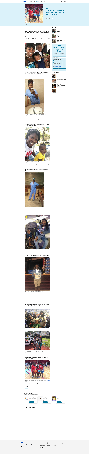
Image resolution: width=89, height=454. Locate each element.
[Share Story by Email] (51, 18)
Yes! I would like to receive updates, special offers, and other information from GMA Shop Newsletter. (59, 61)
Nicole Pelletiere (48, 16)
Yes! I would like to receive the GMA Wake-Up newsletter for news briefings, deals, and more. (59, 63)
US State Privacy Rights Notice (57, 66)
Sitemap (62, 441)
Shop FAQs (55, 441)
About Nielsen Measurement (48, 445)
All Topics (55, 446)
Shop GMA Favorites (28, 393)
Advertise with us (42, 448)
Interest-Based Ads (49, 443)
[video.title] (34, 13)
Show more (48, 380)
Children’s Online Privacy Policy (42, 447)
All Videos (55, 445)
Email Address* (55, 55)
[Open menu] (52, 1)
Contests (41, 441)
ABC (54, 444)
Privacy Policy (64, 65)
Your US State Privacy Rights (49, 442)
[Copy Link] (52, 18)
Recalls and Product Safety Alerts (63, 443)
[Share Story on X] (47, 18)
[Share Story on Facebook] (46, 18)
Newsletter (64, 1)
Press (47, 446)
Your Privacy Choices (42, 445)
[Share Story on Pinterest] (49, 18)
